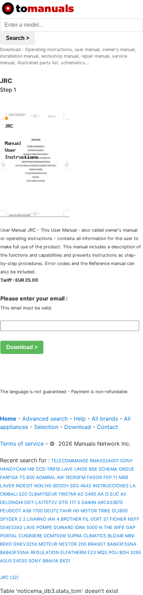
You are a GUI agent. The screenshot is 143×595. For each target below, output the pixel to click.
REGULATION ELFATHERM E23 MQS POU (74, 552)
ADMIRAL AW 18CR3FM (60, 477)
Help (80, 418)
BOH (124, 552)
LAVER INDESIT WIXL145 (26, 485)
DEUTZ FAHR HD (61, 510)
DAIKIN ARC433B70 (102, 502)
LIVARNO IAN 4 (43, 519)
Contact (107, 426)
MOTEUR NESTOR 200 (62, 544)
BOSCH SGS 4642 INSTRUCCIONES (90, 485)
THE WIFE (114, 527)
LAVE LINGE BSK (79, 469)
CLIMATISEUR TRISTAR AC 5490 (62, 494)
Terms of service (22, 443)
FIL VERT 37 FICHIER (104, 519)
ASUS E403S (13, 560)
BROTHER (71, 519)
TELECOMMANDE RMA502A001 (84, 460)
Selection (46, 426)
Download (77, 426)
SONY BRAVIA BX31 (49, 560)
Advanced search (45, 418)
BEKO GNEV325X (18, 544)
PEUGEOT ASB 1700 (21, 510)
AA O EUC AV (112, 494)
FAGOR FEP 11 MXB (107, 477)
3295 (135, 552)
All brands (105, 418)
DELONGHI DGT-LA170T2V (28, 502)
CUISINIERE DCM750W (42, 535)
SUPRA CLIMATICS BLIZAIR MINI (100, 535)
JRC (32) (9, 577)
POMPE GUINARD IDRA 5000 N (69, 527)
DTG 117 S (69, 502)
